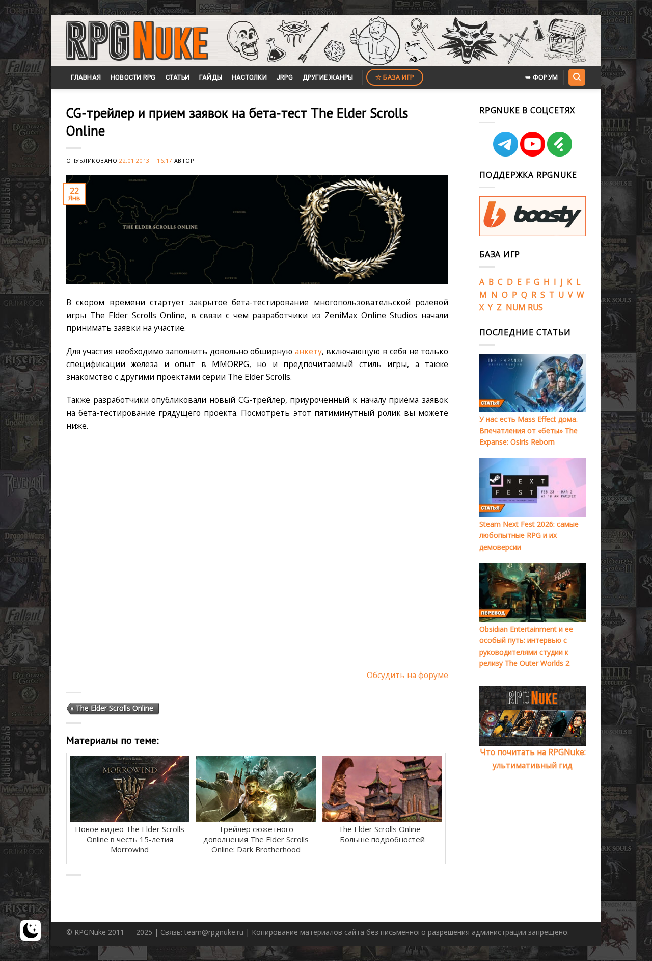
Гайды (210, 77)
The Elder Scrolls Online (114, 708)
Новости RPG (133, 77)
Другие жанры (328, 77)
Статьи (178, 77)
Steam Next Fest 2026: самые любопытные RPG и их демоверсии (529, 535)
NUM (516, 307)
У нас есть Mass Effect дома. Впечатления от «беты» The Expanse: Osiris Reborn (528, 430)
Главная (86, 77)
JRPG (285, 77)
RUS (535, 307)
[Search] (576, 77)
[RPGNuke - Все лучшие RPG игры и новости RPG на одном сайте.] (137, 40)
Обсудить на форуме (407, 675)
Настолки (249, 77)
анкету (308, 351)
